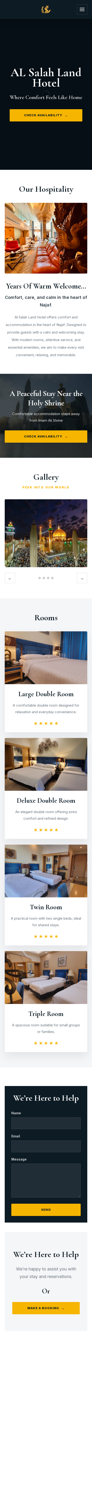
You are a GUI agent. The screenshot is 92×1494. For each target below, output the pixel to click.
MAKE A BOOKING (46, 1308)
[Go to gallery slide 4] (52, 578)
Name (16, 1113)
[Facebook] (52, 1417)
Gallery (56, 1396)
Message (19, 1159)
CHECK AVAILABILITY (46, 115)
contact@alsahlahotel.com (50, 1441)
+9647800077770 (52, 1433)
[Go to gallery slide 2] (44, 578)
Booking (46, 1403)
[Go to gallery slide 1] (39, 578)
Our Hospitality (23, 1396)
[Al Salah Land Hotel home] (46, 9)
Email (15, 1136)
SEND (46, 1209)
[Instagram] (40, 1417)
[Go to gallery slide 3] (48, 578)
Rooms (79, 1396)
